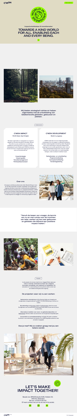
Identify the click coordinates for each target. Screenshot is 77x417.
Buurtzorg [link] (33, 305)
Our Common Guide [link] (42, 299)
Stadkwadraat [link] (22, 313)
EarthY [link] (44, 316)
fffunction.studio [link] (71, 415)
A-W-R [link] (37, 305)
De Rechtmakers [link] (45, 305)
